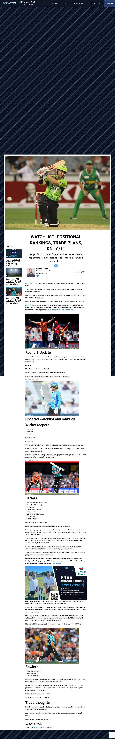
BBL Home (55, 3)
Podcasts (65, 3)
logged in (36, 727)
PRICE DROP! (29, 305)
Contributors (77, 3)
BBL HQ (100, 3)
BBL (56, 265)
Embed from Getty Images (31, 313)
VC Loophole (90, 3)
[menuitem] (55, 3)
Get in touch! (57, 563)
